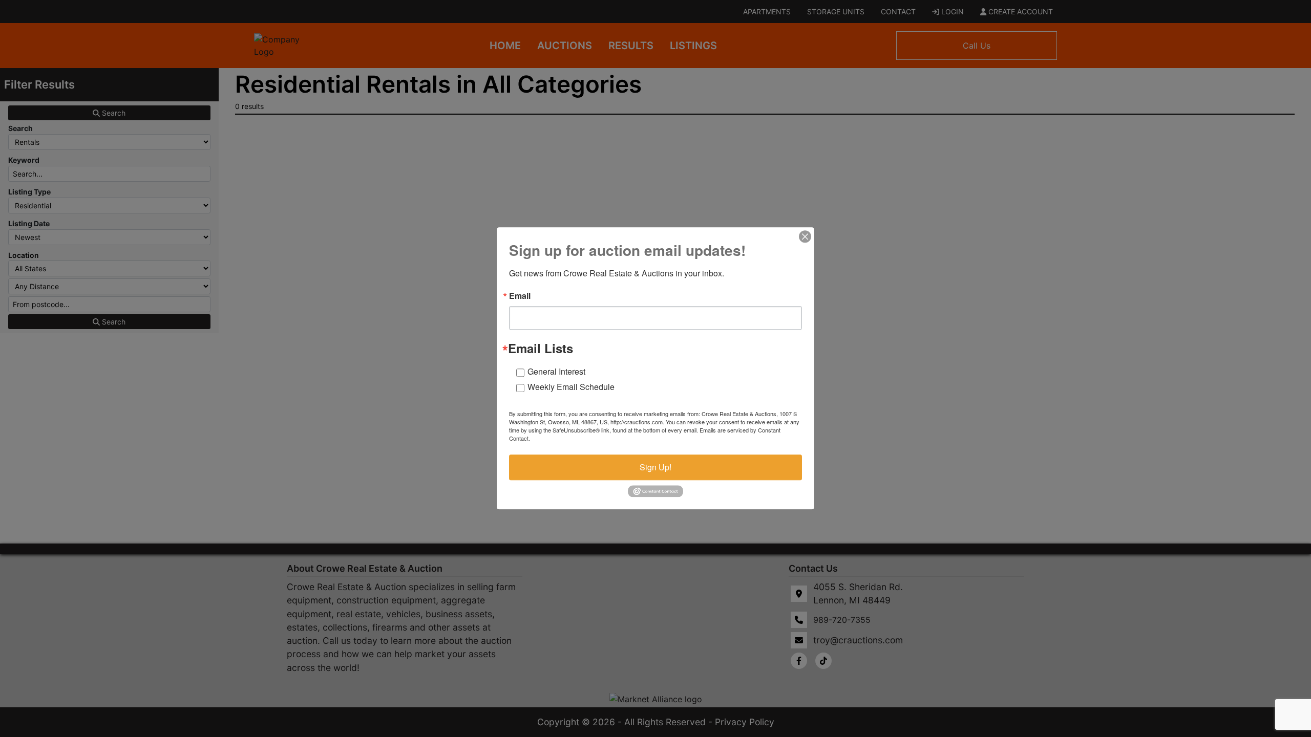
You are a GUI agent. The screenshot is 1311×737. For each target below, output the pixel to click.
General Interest (556, 371)
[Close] (805, 236)
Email (520, 296)
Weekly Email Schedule (571, 387)
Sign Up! (655, 467)
